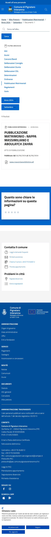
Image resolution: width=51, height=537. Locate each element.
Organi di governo (8, 328)
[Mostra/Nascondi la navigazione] (2, 9)
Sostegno (5, 354)
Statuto (4, 388)
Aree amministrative (9, 332)
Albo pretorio (6, 399)
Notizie (4, 369)
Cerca (6, 36)
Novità (4, 365)
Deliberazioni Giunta (12, 67)
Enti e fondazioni (8, 339)
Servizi (4, 346)
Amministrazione (9, 324)
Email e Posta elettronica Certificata (15, 440)
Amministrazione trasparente (16, 409)
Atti (5, 51)
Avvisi (6, 55)
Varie (6, 91)
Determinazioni (10, 75)
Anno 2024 (5, 22)
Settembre (17, 22)
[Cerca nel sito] (46, 9)
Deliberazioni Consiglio (13, 63)
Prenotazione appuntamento (12, 470)
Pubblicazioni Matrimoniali (33, 19)
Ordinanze (8, 79)
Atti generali (6, 392)
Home (3, 19)
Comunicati (5, 373)
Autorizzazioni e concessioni (12, 358)
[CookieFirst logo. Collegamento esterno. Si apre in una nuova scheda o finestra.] (3, 508)
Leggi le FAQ (6, 466)
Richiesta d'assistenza (10, 478)
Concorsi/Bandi (10, 59)
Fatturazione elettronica (10, 443)
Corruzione (5, 395)
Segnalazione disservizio (10, 474)
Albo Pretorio (14, 19)
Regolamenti (9, 87)
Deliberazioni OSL (11, 71)
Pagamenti (5, 350)
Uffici (3, 335)
